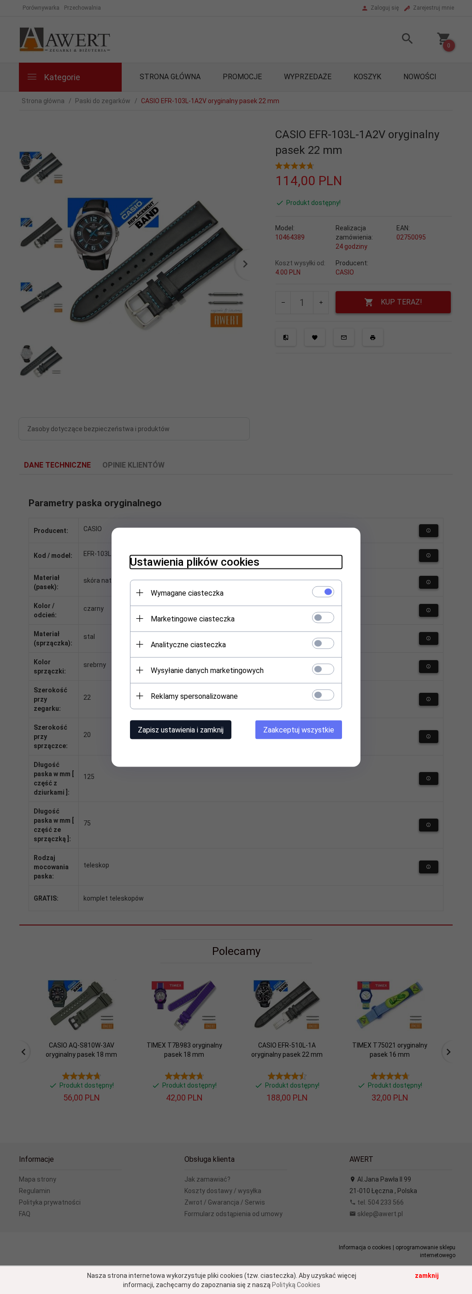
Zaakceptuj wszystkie (298, 729)
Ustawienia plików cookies (195, 561)
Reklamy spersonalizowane (194, 695)
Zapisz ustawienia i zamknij (181, 729)
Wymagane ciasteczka (187, 592)
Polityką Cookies (296, 1284)
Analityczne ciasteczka (188, 644)
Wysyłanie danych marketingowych (207, 670)
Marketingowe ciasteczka (193, 618)
